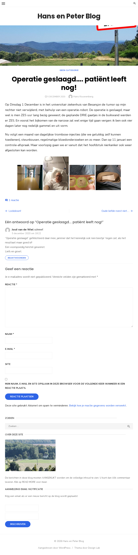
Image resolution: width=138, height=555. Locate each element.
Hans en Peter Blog (69, 16)
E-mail (10, 349)
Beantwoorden (17, 257)
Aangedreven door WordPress (54, 547)
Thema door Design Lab (87, 547)
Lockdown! (15, 211)
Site (7, 364)
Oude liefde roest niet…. (115, 211)
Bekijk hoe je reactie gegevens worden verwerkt (97, 405)
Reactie (11, 284)
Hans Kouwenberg (83, 96)
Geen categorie (69, 70)
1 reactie (14, 200)
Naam (9, 334)
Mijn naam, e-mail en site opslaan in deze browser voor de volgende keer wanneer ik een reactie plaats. (65, 386)
